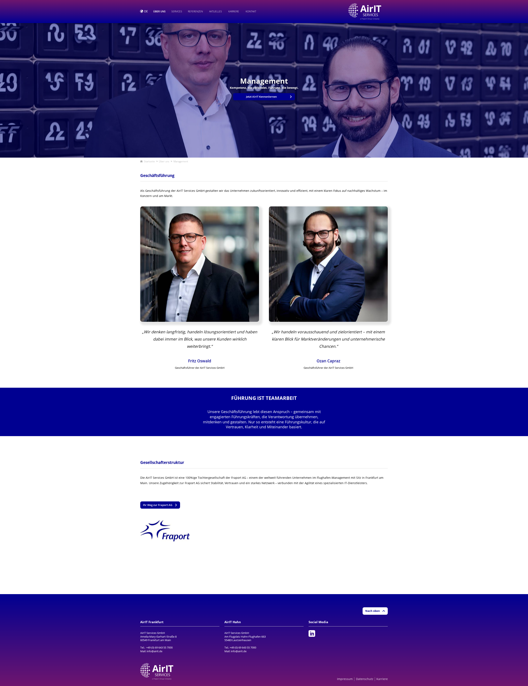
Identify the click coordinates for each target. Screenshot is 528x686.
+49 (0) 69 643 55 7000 (159, 647)
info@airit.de (154, 651)
